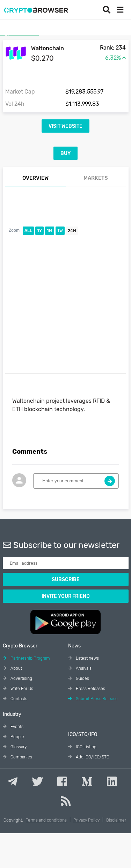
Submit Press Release (96, 698)
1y (39, 230)
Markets (95, 178)
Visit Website (65, 126)
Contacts (18, 698)
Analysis (83, 668)
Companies (20, 757)
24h (72, 230)
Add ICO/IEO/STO (92, 757)
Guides (82, 678)
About (15, 668)
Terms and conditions (46, 820)
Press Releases (90, 688)
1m (49, 230)
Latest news (87, 658)
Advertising (20, 678)
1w (60, 230)
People (16, 736)
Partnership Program (29, 658)
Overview (35, 178)
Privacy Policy (86, 820)
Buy (65, 153)
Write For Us (21, 688)
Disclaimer (116, 820)
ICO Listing (85, 746)
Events (16, 726)
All (28, 230)
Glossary (18, 746)
